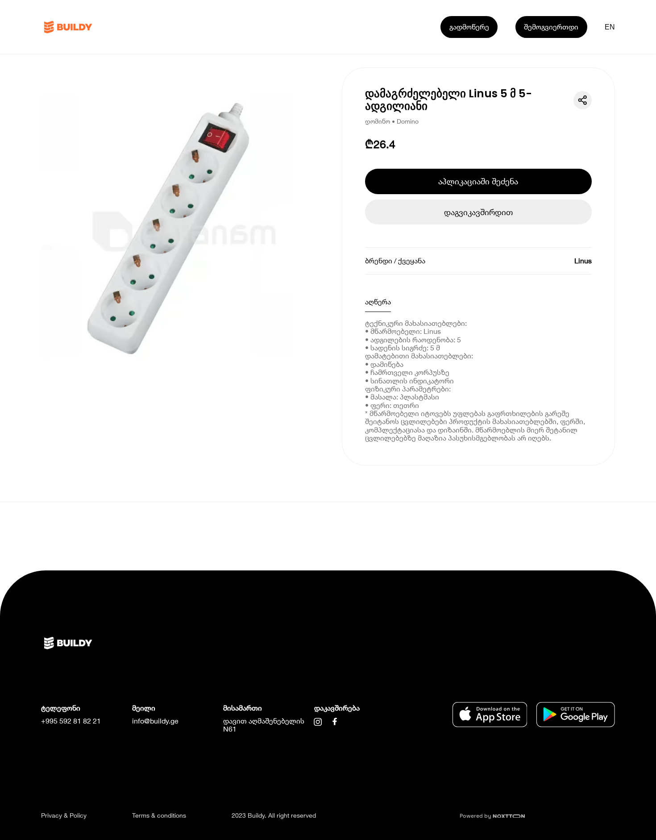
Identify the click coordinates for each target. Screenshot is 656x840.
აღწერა (378, 301)
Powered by (476, 815)
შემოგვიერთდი (551, 26)
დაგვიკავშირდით (478, 212)
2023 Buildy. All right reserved (274, 815)
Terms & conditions (159, 815)
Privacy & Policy (64, 815)
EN (610, 27)
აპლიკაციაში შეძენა (478, 181)
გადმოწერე (469, 26)
